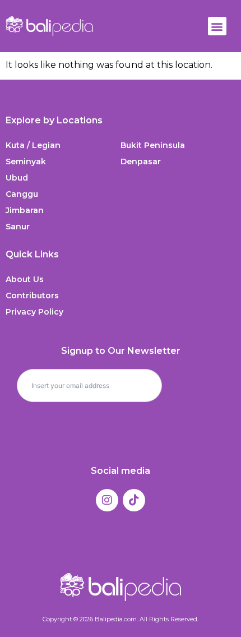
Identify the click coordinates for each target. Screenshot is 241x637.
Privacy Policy (34, 312)
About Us (25, 279)
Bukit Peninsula (153, 145)
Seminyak (26, 161)
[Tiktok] (134, 500)
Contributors (32, 295)
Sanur (18, 226)
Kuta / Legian (33, 145)
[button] (217, 26)
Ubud (17, 178)
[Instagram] (107, 500)
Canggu (22, 194)
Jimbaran (25, 210)
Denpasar (141, 161)
